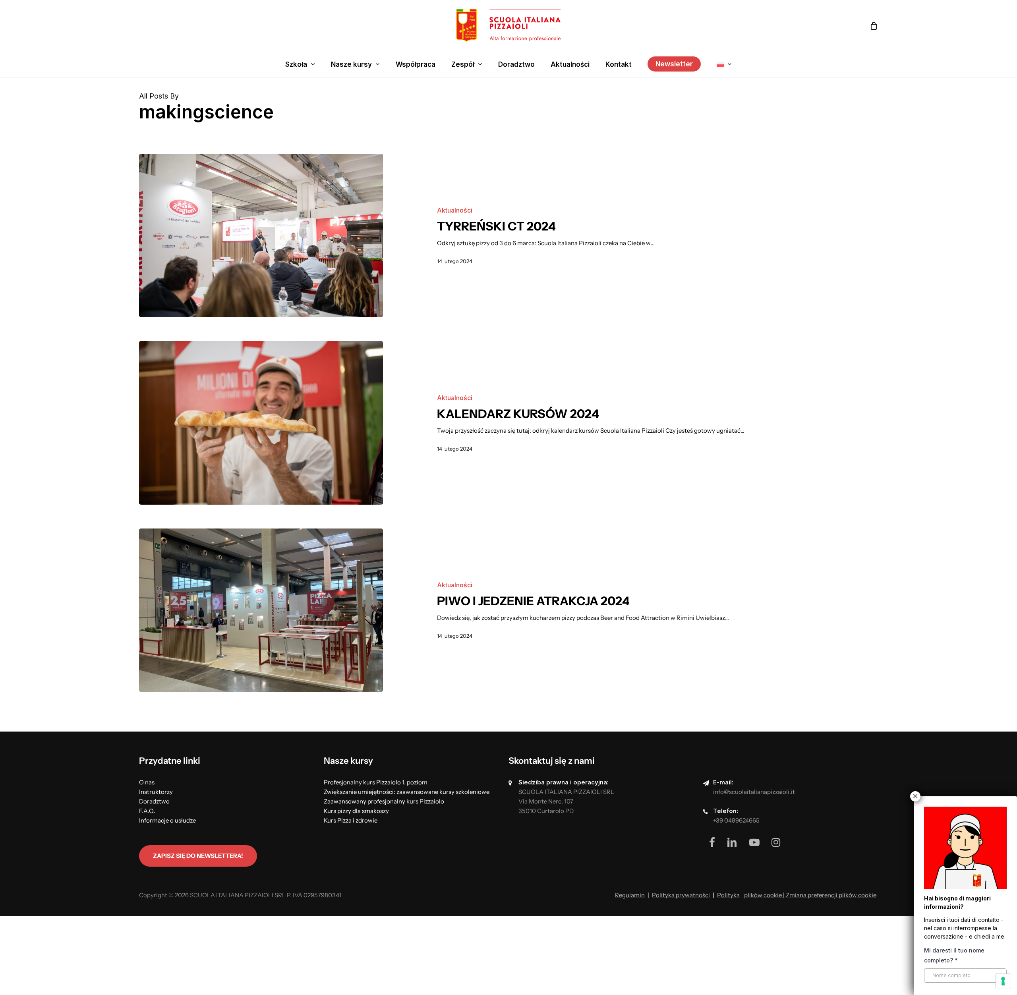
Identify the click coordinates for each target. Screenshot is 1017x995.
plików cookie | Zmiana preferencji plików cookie (810, 895)
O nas (147, 782)
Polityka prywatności (681, 895)
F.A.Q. (147, 811)
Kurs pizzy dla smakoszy (356, 811)
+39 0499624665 (736, 820)
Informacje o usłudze (167, 820)
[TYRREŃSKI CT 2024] (261, 235)
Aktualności (454, 210)
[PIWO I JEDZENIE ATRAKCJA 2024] (261, 610)
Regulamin (630, 895)
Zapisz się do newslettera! (198, 855)
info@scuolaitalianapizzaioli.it (754, 792)
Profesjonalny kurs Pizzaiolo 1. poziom (375, 782)
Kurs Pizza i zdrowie (350, 820)
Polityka (728, 895)
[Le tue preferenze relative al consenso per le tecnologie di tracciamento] (1003, 981)
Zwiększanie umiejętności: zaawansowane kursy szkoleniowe (406, 792)
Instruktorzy (156, 792)
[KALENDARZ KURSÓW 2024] (261, 422)
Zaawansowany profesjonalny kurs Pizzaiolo (384, 801)
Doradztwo (154, 801)
